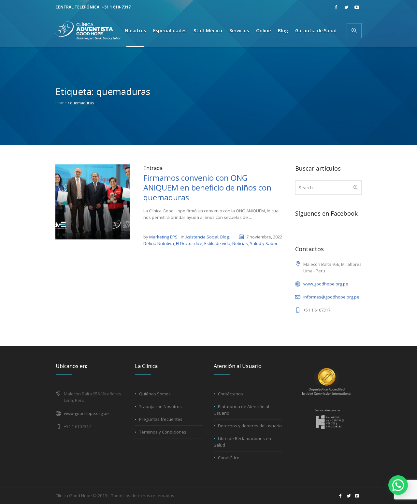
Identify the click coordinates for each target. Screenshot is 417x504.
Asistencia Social (201, 237)
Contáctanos (230, 394)
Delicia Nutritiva (158, 243)
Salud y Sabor (264, 243)
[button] (398, 485)
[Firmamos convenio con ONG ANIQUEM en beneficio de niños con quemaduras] (92, 201)
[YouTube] (357, 7)
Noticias (240, 243)
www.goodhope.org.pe (325, 284)
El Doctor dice (189, 243)
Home (61, 103)
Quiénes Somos (155, 394)
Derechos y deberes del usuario (250, 426)
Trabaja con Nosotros (160, 406)
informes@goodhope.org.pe (331, 297)
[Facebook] (336, 7)
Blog (224, 237)
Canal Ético (228, 458)
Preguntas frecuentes (160, 419)
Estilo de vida (217, 243)
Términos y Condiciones (162, 432)
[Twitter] (346, 7)
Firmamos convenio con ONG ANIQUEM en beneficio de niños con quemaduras (207, 187)
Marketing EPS (163, 237)
